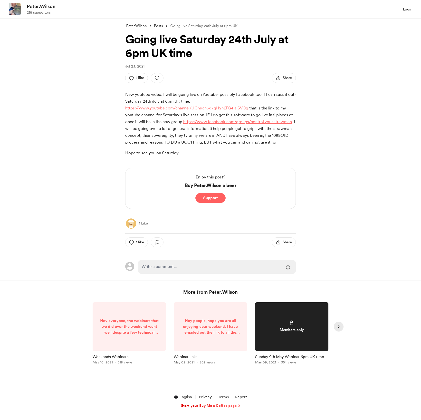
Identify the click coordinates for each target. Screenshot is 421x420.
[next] (339, 327)
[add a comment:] (157, 78)
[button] (183, 397)
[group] (129, 334)
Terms (223, 397)
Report (241, 397)
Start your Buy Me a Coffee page (209, 405)
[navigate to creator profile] (15, 9)
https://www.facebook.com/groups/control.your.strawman (237, 121)
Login (407, 9)
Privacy (205, 397)
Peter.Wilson (41, 6)
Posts (158, 26)
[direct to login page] (217, 267)
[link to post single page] (129, 334)
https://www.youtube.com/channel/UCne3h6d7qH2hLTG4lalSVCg (186, 108)
